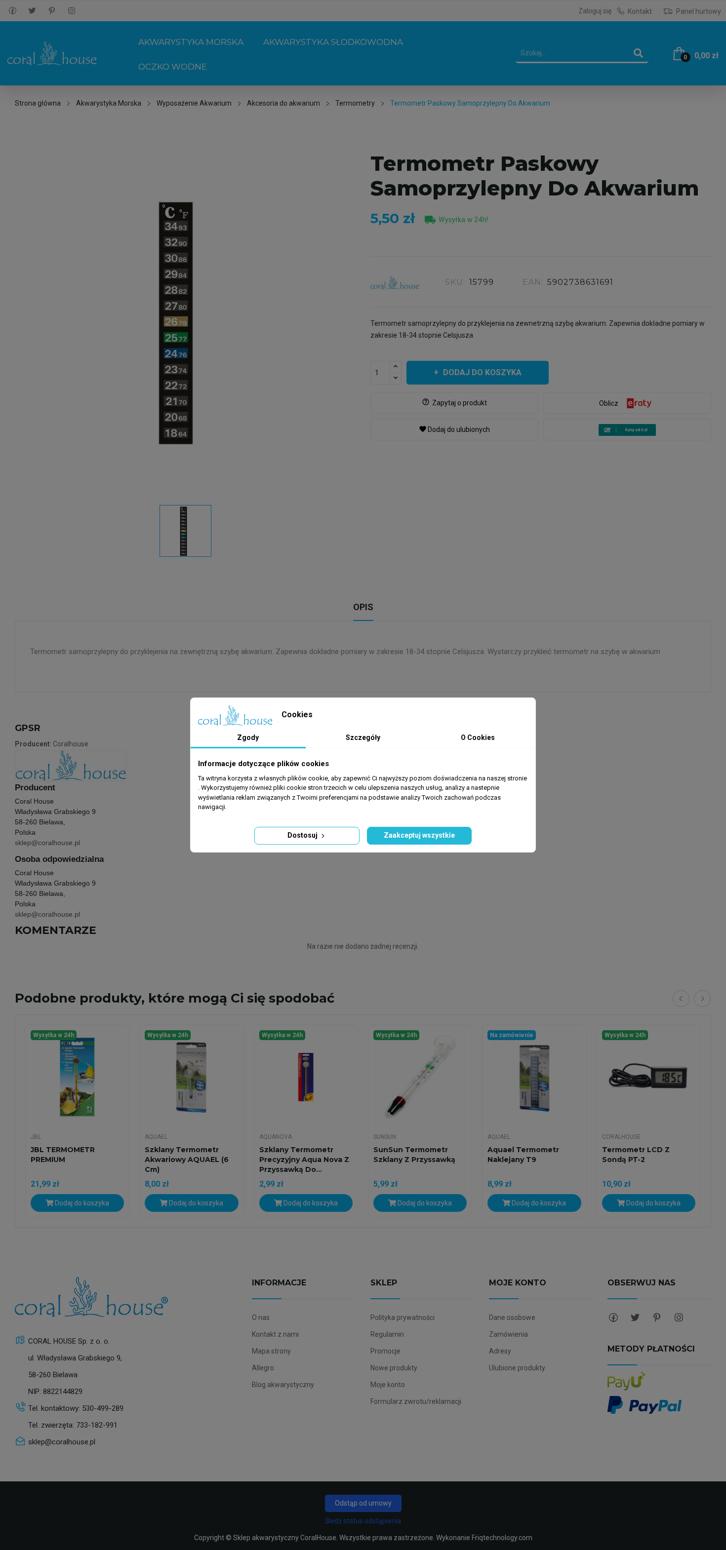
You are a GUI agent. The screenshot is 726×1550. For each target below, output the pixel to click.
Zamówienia (508, 1334)
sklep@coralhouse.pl (47, 843)
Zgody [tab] (248, 737)
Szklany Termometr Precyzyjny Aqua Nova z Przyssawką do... (304, 1159)
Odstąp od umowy (363, 1503)
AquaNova (275, 1137)
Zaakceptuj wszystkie (419, 835)
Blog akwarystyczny (283, 1385)
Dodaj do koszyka (482, 372)
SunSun (384, 1137)
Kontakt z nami (275, 1334)
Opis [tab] (363, 607)
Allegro (263, 1368)
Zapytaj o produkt (454, 402)
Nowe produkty (393, 1368)
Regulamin (387, 1334)
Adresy (500, 1351)
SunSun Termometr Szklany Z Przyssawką (414, 1154)
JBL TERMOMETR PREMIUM (63, 1154)
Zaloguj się (594, 11)
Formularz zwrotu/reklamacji (415, 1401)
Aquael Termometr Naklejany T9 (523, 1154)
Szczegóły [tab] (363, 737)
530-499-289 (102, 1408)
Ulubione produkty (517, 1368)
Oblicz (608, 403)
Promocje (385, 1351)
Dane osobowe (512, 1317)
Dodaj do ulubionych (454, 429)
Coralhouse (621, 1137)
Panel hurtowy (698, 11)
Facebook (12, 10)
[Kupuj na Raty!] (627, 430)
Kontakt (640, 11)
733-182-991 (97, 1425)
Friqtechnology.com (502, 1538)
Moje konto (387, 1385)
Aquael (156, 1137)
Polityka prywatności (402, 1317)
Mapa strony (271, 1351)
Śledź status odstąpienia (363, 1521)
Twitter (32, 10)
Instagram (72, 10)
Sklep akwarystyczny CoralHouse (284, 1538)
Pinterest (52, 10)
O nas (261, 1317)
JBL (36, 1137)
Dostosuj (303, 835)
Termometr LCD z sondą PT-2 (636, 1154)
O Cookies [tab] (478, 737)
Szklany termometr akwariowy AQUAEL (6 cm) (187, 1159)
